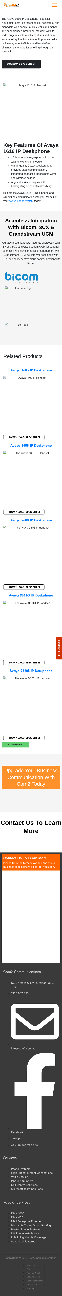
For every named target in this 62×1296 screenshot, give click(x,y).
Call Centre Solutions (24, 1185)
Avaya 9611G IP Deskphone (31, 595)
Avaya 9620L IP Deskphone (31, 671)
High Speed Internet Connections (32, 1172)
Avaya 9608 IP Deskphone (31, 520)
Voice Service (19, 1176)
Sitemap (30, 1288)
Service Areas (33, 1276)
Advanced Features (23, 1241)
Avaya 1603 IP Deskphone (31, 370)
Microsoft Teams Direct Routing (31, 1225)
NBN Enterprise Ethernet (26, 1221)
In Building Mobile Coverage (28, 1237)
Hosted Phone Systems (25, 1229)
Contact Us (32, 1284)
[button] (15, 744)
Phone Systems (20, 1168)
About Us (31, 1265)
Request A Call (33, 1273)
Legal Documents (35, 1280)
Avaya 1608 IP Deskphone (31, 445)
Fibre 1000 (17, 1213)
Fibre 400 (17, 1217)
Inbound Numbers (22, 1181)
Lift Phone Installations (25, 1233)
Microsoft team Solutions (27, 1188)
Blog (29, 1269)
